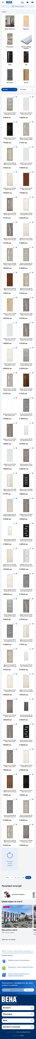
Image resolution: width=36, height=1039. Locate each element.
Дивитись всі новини (8, 939)
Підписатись (29, 990)
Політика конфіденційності (23, 1032)
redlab (22, 1035)
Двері (4, 12)
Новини (6, 907)
